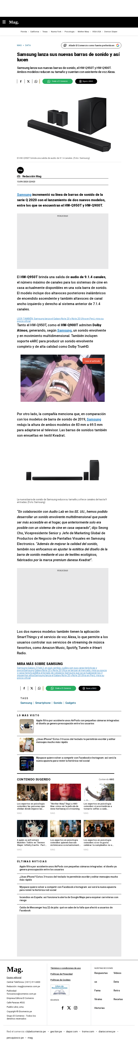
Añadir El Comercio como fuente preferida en (91, 45)
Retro (117, 990)
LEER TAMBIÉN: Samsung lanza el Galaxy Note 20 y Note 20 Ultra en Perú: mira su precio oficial (60, 320)
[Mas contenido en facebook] (62, 1008)
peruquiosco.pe (15, 1037)
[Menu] (6, 22)
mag (30, 1037)
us (95, 981)
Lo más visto (28, 715)
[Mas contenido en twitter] (69, 1008)
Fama (97, 990)
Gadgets (70, 702)
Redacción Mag (31, 176)
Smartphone (42, 702)
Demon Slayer (110, 32)
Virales (98, 999)
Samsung (26, 702)
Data (116, 981)
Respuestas (101, 973)
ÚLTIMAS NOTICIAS (32, 861)
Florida (24, 32)
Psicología (69, 32)
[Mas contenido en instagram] (75, 1008)
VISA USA (96, 32)
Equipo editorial (14, 977)
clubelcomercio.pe (35, 1031)
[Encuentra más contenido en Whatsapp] (36, 81)
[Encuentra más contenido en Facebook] (21, 81)
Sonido (58, 702)
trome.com (88, 1031)
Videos (117, 973)
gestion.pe (56, 1031)
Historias (99, 1008)
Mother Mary (83, 32)
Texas (45, 32)
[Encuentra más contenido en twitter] (28, 81)
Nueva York (56, 32)
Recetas (118, 999)
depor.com (72, 1031)
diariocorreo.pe (107, 1031)
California (34, 32)
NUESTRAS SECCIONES (103, 968)
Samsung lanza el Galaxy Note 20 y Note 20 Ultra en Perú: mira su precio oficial (60, 676)
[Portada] (15, 975)
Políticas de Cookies (60, 980)
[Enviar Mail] (19, 176)
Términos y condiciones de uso (65, 968)
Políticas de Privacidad (61, 974)
